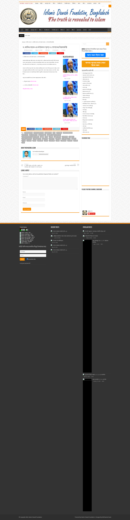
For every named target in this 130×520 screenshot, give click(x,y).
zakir (51, 136)
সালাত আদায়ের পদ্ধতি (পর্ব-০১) (60, 250)
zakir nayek (57, 136)
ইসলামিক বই (60, 3)
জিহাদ (84, 99)
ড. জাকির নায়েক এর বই (66, 138)
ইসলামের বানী (52, 138)
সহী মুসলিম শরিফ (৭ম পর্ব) (27, 88)
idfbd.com (25, 134)
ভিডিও (54, 3)
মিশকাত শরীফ (40, 140)
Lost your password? (25, 263)
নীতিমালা (73, 3)
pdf (46, 136)
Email (24, 197)
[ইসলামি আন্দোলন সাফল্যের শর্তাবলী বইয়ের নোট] (83, 231)
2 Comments (55, 50)
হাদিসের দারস (85, 132)
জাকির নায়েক (28, 42)
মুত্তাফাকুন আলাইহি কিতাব (70, 165)
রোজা (84, 126)
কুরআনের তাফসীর (86, 89)
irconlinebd (42, 134)
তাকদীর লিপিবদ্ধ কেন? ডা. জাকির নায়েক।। (70, 75)
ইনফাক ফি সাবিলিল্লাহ (58, 240)
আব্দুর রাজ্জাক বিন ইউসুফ (87, 77)
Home (36, 3)
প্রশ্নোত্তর (89, 3)
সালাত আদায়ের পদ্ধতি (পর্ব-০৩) (60, 231)
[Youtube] (99, 6)
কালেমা (84, 87)
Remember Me (32, 259)
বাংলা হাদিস (29, 140)
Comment (26, 176)
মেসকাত (58, 140)
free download (68, 132)
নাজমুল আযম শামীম (86, 107)
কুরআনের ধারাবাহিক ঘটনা (87, 93)
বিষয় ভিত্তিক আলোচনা (87, 116)
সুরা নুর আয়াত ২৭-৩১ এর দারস (99, 379)
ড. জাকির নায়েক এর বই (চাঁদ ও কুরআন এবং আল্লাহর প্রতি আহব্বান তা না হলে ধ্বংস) (33, 166)
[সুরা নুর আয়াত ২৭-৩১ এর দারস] (87, 444)
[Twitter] (97, 6)
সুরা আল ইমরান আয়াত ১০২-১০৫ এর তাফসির (95, 374)
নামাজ (84, 109)
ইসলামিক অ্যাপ (67, 3)
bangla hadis (28, 132)
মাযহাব (84, 118)
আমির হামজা (85, 79)
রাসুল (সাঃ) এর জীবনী (86, 124)
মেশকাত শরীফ (52, 140)
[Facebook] (96, 6)
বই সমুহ (23, 140)
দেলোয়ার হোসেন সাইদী (87, 105)
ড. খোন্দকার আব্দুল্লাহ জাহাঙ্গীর (88, 101)
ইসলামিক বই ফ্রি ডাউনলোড (26, 138)
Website (25, 203)
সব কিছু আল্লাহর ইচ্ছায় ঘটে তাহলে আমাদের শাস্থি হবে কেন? (70, 120)
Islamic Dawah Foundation (88, 517)
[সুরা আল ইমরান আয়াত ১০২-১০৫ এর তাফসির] (83, 374)
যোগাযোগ (94, 3)
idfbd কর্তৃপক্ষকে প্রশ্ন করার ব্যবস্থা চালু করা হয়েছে (65, 236)
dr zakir (59, 132)
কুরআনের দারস (85, 91)
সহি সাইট (75, 140)
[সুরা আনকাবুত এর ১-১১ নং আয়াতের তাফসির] (87, 306)
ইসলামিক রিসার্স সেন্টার (37, 138)
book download (38, 132)
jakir (42, 136)
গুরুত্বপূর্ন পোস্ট (47, 3)
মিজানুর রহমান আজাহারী (87, 120)
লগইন (99, 3)
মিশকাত (34, 140)
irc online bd (33, 134)
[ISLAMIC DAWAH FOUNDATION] (28, 16)
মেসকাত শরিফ (63, 140)
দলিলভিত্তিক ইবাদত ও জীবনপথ (88, 103)
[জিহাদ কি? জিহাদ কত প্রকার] (84, 236)
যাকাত (79, 3)
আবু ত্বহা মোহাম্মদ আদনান (88, 75)
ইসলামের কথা (45, 138)
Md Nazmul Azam (28, 50)
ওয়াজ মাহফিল (85, 85)
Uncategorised (86, 73)
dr (54, 132)
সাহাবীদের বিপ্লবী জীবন (87, 128)
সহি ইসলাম (70, 140)
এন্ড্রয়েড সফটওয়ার (86, 83)
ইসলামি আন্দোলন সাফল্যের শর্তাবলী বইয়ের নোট (95, 231)
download (48, 132)
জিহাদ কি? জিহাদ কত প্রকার (92, 236)
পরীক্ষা (84, 3)
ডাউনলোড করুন (33, 81)
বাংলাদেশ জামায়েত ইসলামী (88, 114)
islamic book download (54, 134)
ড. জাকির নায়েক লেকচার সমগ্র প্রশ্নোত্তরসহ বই (69, 97)
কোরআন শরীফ (85, 95)
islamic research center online (30, 136)
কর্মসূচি (41, 3)
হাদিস (23, 142)
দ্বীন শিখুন (74, 138)
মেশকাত (46, 140)
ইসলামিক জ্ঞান (65, 136)
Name (24, 192)
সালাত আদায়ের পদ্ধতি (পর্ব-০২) (31, 35)
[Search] (110, 6)
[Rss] (94, 6)
